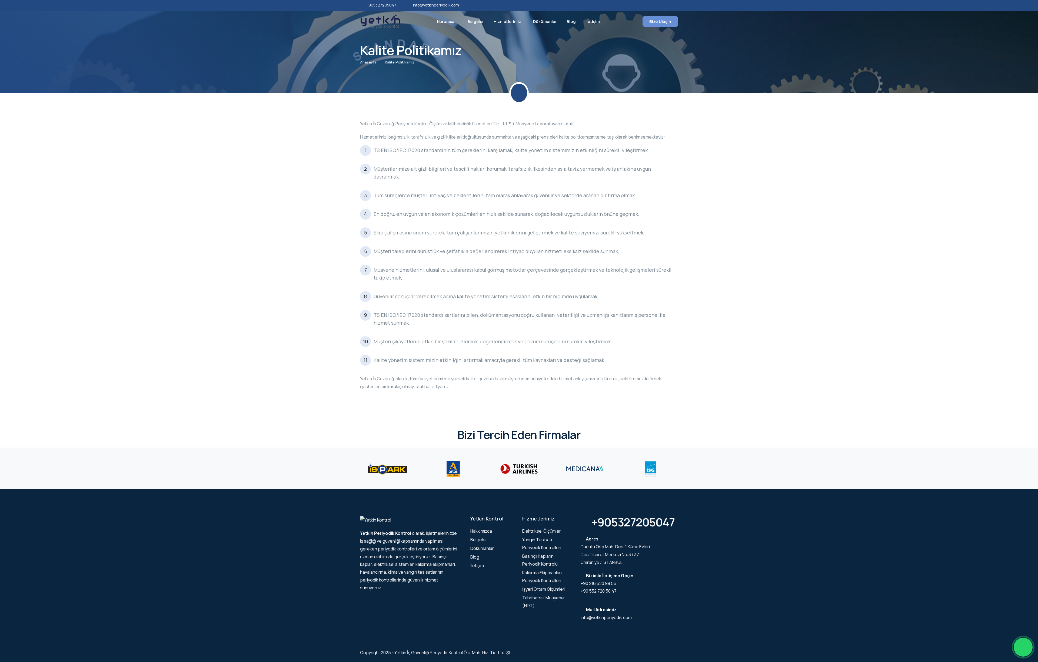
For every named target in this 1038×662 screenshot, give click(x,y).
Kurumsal (446, 21)
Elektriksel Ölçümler (541, 531)
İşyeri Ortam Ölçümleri (543, 589)
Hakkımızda (481, 531)
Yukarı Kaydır (12, 332)
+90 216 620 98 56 (598, 583)
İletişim (592, 21)
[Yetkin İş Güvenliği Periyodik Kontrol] (380, 21)
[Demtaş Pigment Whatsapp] (1023, 647)
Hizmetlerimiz (507, 21)
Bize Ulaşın (660, 21)
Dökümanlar (545, 21)
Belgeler (475, 21)
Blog (571, 21)
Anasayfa (368, 62)
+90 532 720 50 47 (599, 591)
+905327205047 (381, 5)
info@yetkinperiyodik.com (436, 5)
